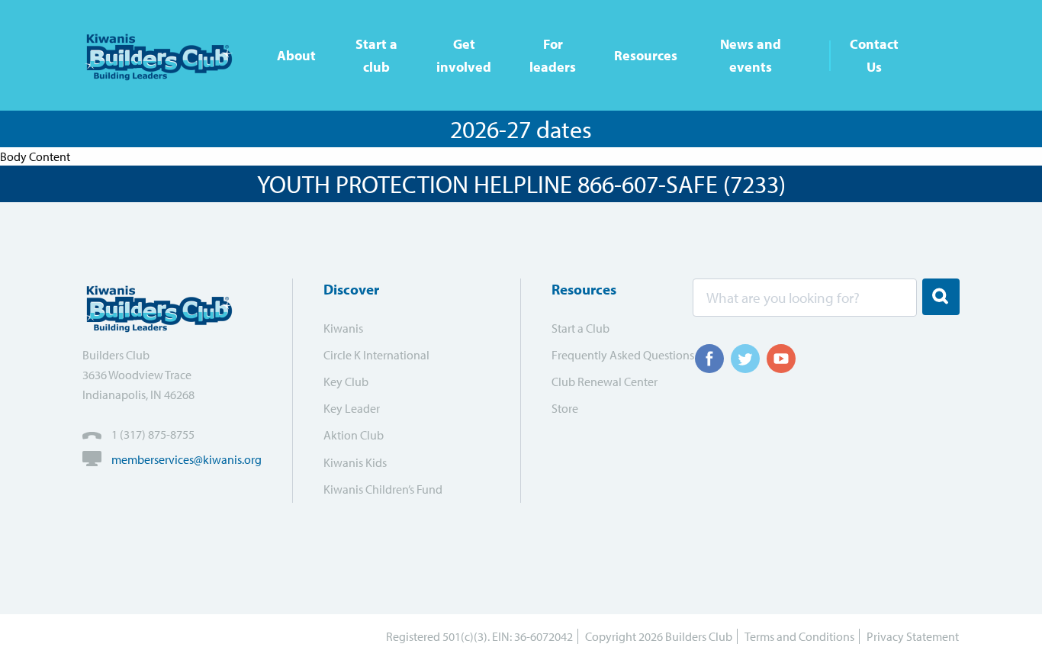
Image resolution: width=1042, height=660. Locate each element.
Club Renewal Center (605, 381)
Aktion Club (353, 435)
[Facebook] (709, 358)
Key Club (345, 381)
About (296, 55)
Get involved (463, 55)
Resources (645, 55)
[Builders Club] (164, 55)
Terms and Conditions (799, 636)
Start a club (376, 55)
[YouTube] (781, 358)
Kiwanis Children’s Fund (382, 489)
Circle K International (376, 354)
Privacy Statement (913, 636)
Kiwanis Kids (355, 462)
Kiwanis (343, 328)
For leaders (552, 55)
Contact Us (874, 55)
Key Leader (351, 408)
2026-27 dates (521, 129)
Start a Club (580, 328)
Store (565, 408)
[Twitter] (745, 358)
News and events (750, 55)
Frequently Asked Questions (613, 354)
